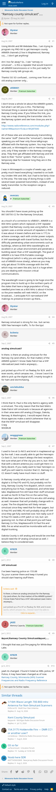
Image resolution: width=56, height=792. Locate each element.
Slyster (7, 18)
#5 (53, 343)
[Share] (49, 41)
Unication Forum (27, 748)
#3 (53, 206)
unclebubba (17, 386)
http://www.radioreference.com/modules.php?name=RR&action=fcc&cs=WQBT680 (25, 127)
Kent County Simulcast (21, 717)
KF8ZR (13, 549)
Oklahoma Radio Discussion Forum (33, 736)
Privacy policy (36, 789)
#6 (53, 398)
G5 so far (13, 745)
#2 (53, 98)
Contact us (7, 789)
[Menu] (4, 3)
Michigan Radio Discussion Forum (31, 720)
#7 (53, 446)
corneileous (12, 736)
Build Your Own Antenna (28, 708)
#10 (53, 666)
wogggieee (16, 435)
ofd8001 (14, 87)
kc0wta (14, 332)
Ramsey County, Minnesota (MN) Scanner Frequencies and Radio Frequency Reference (24, 679)
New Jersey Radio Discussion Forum (38, 760)
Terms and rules (21, 789)
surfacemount (13, 748)
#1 (53, 41)
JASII (12, 622)
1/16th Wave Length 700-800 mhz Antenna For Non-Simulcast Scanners (30, 703)
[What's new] (52, 3)
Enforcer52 (12, 708)
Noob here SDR (17, 757)
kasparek (11, 720)
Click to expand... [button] (28, 613)
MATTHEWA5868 (15, 760)
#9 (53, 633)
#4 (53, 317)
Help (46, 789)
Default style (10, 785)
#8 (53, 560)
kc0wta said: (8, 588)
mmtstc (14, 195)
